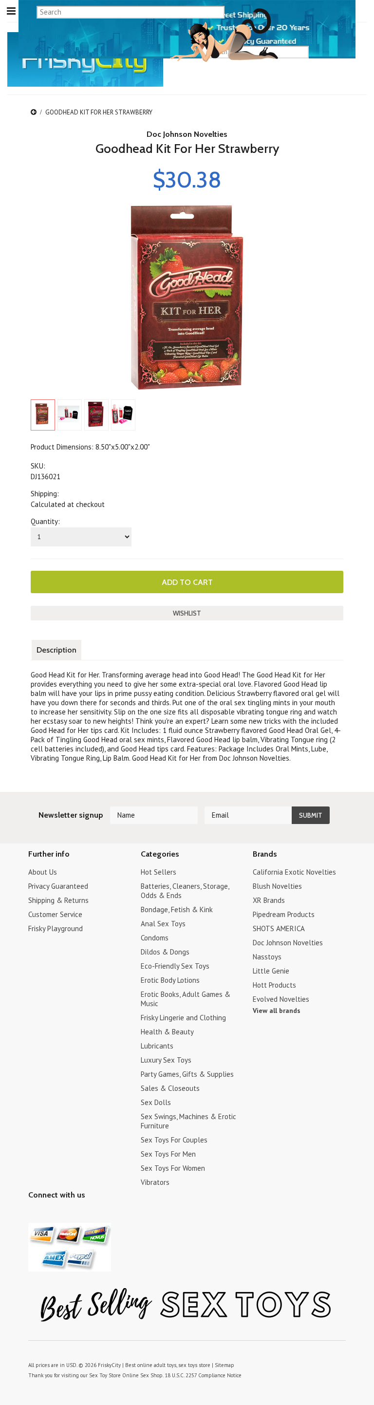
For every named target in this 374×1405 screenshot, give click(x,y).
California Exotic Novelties (294, 872)
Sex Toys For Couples (174, 1139)
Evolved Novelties (281, 999)
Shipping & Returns (58, 900)
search (342, 51)
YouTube (51, 1214)
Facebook (85, 1214)
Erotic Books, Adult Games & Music (185, 999)
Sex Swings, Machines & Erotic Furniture (188, 1121)
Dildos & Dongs (165, 951)
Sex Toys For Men (168, 1154)
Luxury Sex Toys (166, 1060)
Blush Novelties (277, 886)
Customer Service (55, 914)
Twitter (34, 1214)
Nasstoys (267, 956)
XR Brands (269, 900)
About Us (42, 872)
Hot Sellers (158, 872)
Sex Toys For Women (173, 1168)
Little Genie (271, 970)
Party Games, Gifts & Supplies (187, 1074)
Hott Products (274, 985)
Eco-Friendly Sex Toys (175, 966)
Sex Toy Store (105, 1375)
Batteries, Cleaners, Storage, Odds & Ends (185, 890)
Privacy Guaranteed (58, 886)
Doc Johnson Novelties (187, 134)
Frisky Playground (55, 928)
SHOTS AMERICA (279, 928)
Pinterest (68, 1214)
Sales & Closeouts (170, 1088)
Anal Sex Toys (163, 923)
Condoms (154, 937)
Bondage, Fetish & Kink (177, 909)
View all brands (276, 1010)
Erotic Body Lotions (170, 980)
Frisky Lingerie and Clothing (183, 1017)
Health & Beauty (167, 1031)
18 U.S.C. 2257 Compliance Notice (203, 1375)
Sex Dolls (156, 1102)
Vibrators (155, 1182)
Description (56, 650)
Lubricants (157, 1045)
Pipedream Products (284, 914)
